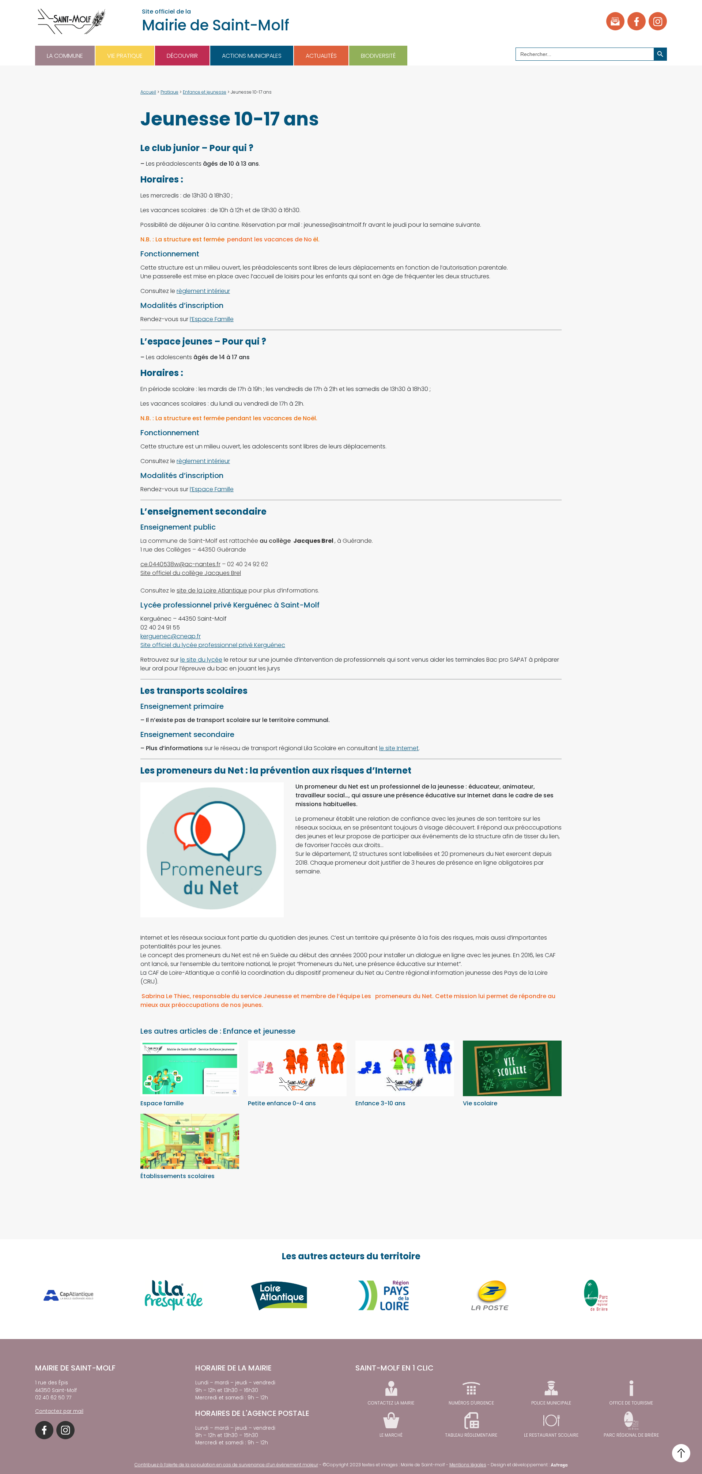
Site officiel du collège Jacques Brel (190, 573)
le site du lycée (201, 659)
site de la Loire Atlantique (212, 590)
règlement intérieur (203, 291)
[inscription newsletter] (615, 21)
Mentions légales (467, 1465)
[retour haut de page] (681, 1453)
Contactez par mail (59, 1411)
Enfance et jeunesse (204, 92)
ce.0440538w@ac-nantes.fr (180, 564)
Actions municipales (252, 56)
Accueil (148, 92)
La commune (65, 56)
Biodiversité (378, 56)
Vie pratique (125, 56)
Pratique (169, 92)
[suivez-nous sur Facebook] (636, 21)
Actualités (321, 56)
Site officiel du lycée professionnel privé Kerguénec (212, 645)
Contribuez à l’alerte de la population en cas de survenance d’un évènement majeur (226, 1465)
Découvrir (182, 56)
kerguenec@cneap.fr (170, 636)
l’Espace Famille (212, 319)
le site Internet (399, 748)
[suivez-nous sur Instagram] (658, 21)
